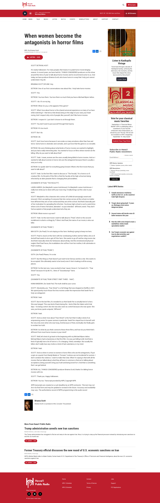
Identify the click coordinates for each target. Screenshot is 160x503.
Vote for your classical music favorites (121, 120)
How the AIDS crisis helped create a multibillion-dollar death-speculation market (123, 224)
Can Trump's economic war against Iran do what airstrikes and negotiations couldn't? (122, 234)
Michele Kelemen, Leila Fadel (32, 431)
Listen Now (121, 79)
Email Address (114, 157)
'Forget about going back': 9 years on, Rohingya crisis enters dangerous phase (122, 205)
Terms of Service (92, 483)
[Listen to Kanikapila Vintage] (121, 43)
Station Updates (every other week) (121, 165)
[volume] (30, 13)
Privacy (89, 487)
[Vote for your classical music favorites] (121, 100)
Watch (63, 19)
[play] (24, 13)
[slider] (33, 13)
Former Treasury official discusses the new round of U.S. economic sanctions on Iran (71, 450)
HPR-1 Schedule (67, 483)
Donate (133, 5)
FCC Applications (116, 487)
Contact (89, 479)
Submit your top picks (121, 141)
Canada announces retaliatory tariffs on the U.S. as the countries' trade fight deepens (123, 195)
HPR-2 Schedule (67, 487)
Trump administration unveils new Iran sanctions (51, 428)
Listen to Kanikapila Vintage (121, 62)
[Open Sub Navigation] (34, 19)
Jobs (112, 479)
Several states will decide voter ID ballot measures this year (122, 214)
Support (113, 483)
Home (25, 19)
